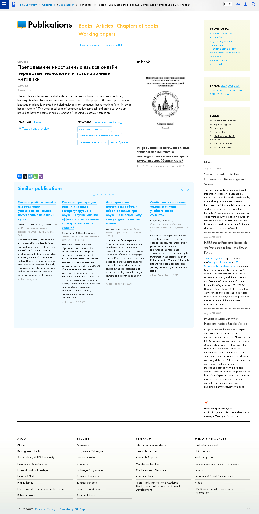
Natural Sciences (223, 143)
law (234, 48)
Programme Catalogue (90, 451)
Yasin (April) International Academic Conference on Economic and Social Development (158, 486)
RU (225, 4)
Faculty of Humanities (219, 262)
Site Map (80, 509)
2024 (213, 90)
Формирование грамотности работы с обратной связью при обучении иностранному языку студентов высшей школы (124, 212)
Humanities (220, 132)
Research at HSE (114, 45)
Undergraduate (86, 457)
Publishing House (205, 457)
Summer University (88, 476)
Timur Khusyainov (213, 258)
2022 (226, 90)
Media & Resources (210, 438)
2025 (237, 85)
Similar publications (39, 188)
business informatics (221, 33)
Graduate (82, 464)
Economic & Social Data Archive (214, 476)
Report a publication (90, 45)
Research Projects (146, 457)
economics (216, 37)
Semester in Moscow (89, 489)
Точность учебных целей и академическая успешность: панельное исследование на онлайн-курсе (37, 210)
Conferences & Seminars (151, 470)
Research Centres (146, 451)
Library (199, 470)
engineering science (221, 41)
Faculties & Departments (32, 464)
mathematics (233, 52)
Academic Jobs (144, 476)
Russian (38, 122)
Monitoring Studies (147, 464)
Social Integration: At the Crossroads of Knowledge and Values (225, 179)
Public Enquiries (26, 495)
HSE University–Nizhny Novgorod (221, 264)
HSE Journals (202, 451)
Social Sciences (222, 147)
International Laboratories (151, 445)
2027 (224, 85)
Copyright (52, 509)
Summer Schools (87, 482)
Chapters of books (137, 25)
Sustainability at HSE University (35, 457)
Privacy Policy (66, 509)
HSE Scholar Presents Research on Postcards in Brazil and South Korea (226, 247)
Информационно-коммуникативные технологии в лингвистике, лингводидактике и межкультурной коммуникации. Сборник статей (163, 154)
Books (85, 25)
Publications (50, 24)
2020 (239, 90)
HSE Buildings (25, 482)
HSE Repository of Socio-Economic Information (216, 490)
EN (230, 4)
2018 (219, 94)
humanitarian (217, 45)
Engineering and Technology (221, 126)
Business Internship (88, 495)
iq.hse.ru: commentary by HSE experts (217, 464)
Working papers (96, 34)
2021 (232, 90)
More (226, 94)
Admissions (83, 445)
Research (143, 438)
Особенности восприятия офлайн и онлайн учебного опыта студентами (168, 208)
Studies (83, 438)
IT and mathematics (220, 48)
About (22, 438)
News (208, 162)
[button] (94, 195)
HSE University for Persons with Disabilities (42, 489)
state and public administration (219, 62)
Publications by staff (207, 445)
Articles (104, 25)
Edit (248, 508)
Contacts (40, 509)
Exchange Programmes (90, 470)
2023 (219, 90)
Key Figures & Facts (28, 451)
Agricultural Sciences (225, 120)
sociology (215, 56)
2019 (213, 94)
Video (198, 482)
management (217, 52)
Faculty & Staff (26, 476)
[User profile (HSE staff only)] (246, 4)
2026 (230, 85)
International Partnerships (32, 470)
